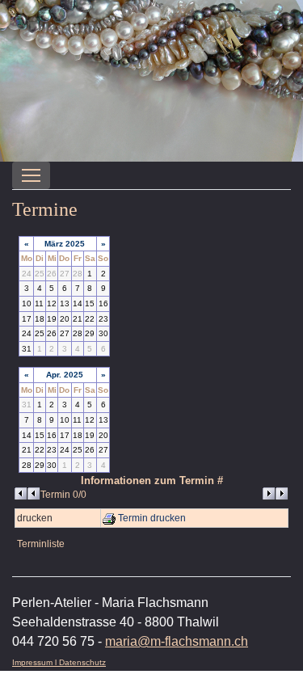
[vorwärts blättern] (275, 493)
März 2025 (64, 243)
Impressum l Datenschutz (59, 662)
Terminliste (41, 544)
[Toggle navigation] (31, 175)
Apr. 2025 (64, 374)
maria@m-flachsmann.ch (176, 641)
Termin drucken (151, 518)
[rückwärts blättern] (27, 493)
